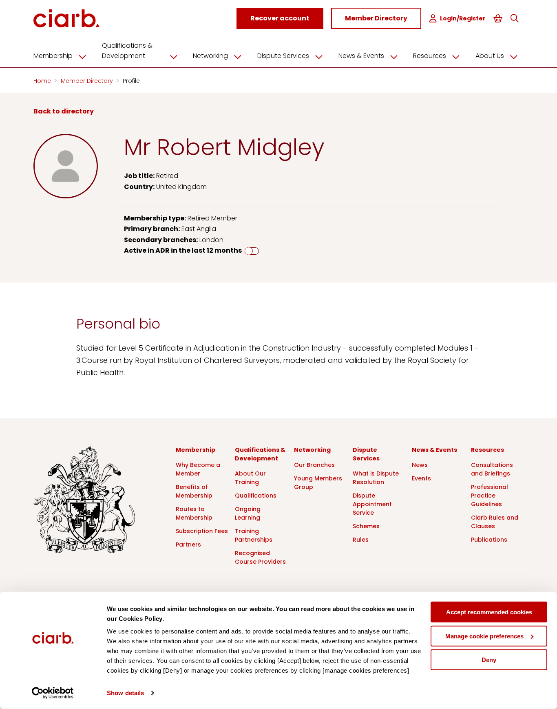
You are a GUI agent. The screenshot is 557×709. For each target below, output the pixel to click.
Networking (210, 55)
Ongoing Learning (248, 513)
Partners (188, 544)
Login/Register (463, 18)
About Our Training (250, 477)
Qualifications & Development (127, 50)
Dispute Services (283, 55)
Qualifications (255, 495)
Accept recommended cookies (489, 612)
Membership (53, 55)
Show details (125, 692)
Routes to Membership (194, 513)
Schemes (366, 526)
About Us (489, 55)
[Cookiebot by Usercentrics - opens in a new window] (52, 693)
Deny (489, 659)
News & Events (361, 55)
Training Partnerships (253, 535)
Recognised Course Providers (260, 557)
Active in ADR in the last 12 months (183, 250)
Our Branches (314, 465)
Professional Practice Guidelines (489, 495)
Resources (429, 55)
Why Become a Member (198, 469)
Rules (361, 540)
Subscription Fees (202, 531)
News (420, 465)
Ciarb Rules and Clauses (494, 521)
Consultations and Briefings (492, 469)
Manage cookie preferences (484, 635)
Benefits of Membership (194, 491)
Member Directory (88, 81)
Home (43, 81)
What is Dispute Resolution (376, 477)
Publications (489, 540)
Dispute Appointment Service (372, 504)
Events (421, 478)
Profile (131, 81)
